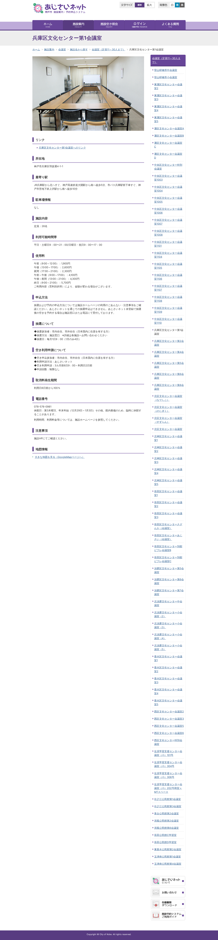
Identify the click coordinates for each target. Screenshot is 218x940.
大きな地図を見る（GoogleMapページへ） (60, 457)
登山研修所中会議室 (165, 70)
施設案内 (49, 49)
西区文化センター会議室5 (169, 725)
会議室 (62, 49)
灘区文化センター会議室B (169, 135)
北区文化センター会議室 (168, 429)
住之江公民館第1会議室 (167, 799)
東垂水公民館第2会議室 (167, 849)
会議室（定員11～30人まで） (108, 49)
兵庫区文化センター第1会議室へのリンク (62, 147)
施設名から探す (79, 49)
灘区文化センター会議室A (169, 128)
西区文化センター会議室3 (169, 718)
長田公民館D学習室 (165, 842)
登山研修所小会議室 (165, 77)
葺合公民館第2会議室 (166, 813)
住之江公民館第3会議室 (167, 806)
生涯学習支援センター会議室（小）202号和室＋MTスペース (168, 788)
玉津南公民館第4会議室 (167, 863)
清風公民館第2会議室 (166, 820)
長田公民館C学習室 (165, 835)
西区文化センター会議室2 (169, 711)
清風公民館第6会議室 (166, 827)
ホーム (36, 49)
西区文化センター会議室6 (169, 733)
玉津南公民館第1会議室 (167, 856)
